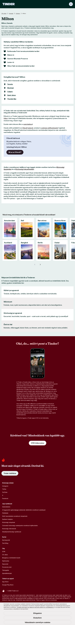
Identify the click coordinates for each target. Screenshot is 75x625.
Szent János (11, 95)
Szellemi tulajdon (7, 519)
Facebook (5, 498)
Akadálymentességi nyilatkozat (11, 532)
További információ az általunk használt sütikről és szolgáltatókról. (35, 607)
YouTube (4, 492)
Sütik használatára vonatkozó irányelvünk (14, 516)
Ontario (18, 13)
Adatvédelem (6, 507)
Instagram (5, 486)
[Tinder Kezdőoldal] (8, 4)
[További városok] (40, 264)
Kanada (11, 13)
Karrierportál (6, 540)
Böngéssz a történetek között (11, 558)
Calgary (10, 92)
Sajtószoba (5, 561)
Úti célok (3, 13)
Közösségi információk (9, 529)
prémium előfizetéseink (49, 128)
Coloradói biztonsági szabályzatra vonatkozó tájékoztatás (20, 525)
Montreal (10, 88)
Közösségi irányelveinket (24, 169)
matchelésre (27, 124)
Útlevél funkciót (27, 128)
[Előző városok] (35, 264)
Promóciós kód (6, 567)
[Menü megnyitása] (71, 4)
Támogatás (5, 570)
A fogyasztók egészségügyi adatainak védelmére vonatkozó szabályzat (23, 510)
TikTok (4, 489)
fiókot (6, 118)
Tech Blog (5, 543)
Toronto (10, 84)
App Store (5, 582)
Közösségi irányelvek (8, 522)
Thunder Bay (11, 99)
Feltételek (5, 513)
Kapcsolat (5, 564)
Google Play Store (7, 585)
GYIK (3, 552)
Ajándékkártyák (7, 573)
